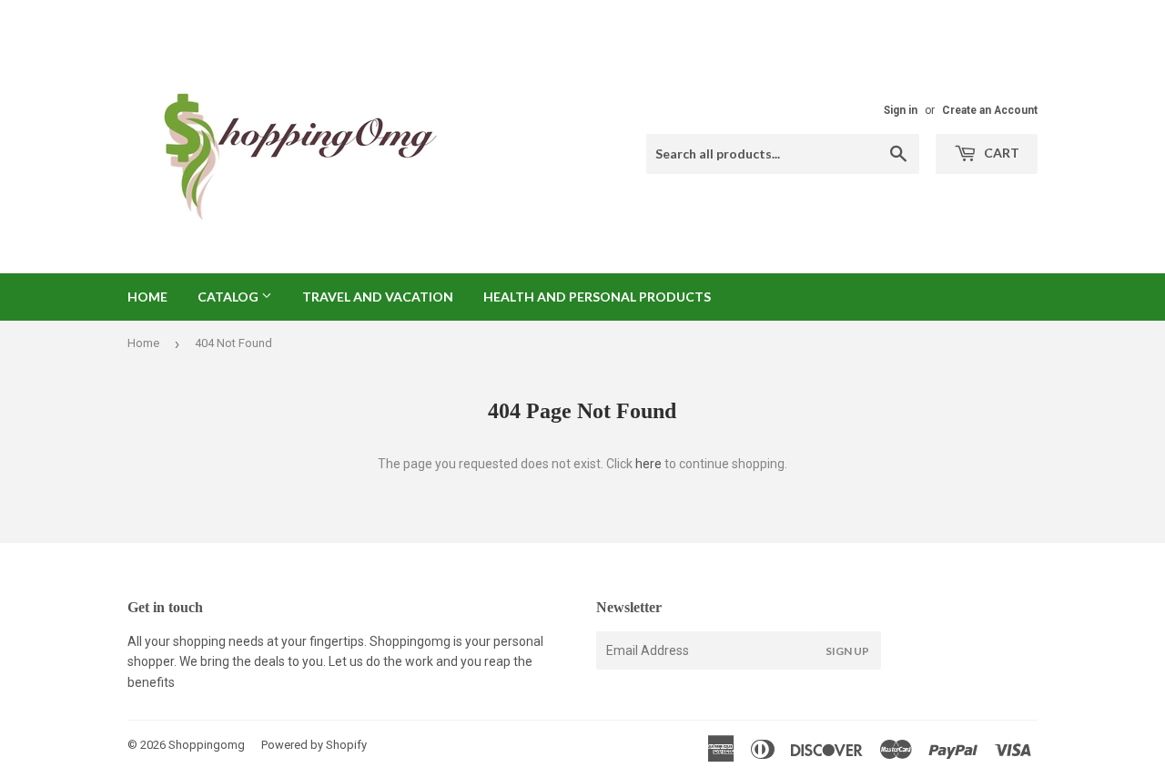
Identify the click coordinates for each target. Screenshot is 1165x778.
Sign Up (847, 651)
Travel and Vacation (377, 296)
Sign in (900, 110)
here (648, 463)
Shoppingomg (206, 745)
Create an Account (990, 110)
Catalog (229, 296)
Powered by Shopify (314, 745)
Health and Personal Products (597, 296)
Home (147, 296)
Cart (1000, 152)
